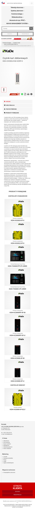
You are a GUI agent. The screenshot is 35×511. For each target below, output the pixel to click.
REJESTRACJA (25, 33)
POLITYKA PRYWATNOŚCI (9, 504)
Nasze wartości (7, 444)
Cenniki (5, 456)
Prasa (4, 459)
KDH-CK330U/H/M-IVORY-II (11, 44)
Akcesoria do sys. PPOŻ (17, 20)
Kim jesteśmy (6, 442)
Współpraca (6, 445)
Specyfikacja (10, 105)
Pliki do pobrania (11, 109)
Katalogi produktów (8, 458)
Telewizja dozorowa (17, 7)
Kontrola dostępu (17, 14)
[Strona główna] (11, 3)
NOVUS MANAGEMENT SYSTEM (17, 23)
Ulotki (4, 461)
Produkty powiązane (12, 112)
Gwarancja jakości (7, 447)
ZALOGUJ (9, 33)
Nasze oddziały (7, 448)
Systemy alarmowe (17, 11)
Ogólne (8, 101)
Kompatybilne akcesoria (9, 472)
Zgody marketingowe (8, 462)
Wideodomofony (17, 17)
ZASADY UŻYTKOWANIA (17, 507)
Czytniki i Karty (16, 42)
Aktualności (6, 440)
